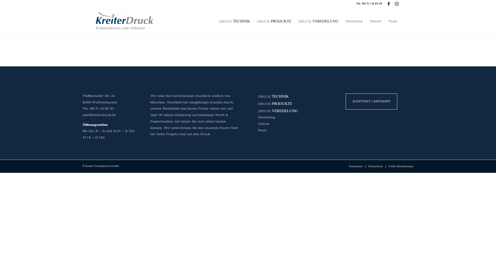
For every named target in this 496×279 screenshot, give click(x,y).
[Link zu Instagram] (396, 4)
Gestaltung (266, 117)
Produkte (282, 103)
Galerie (263, 124)
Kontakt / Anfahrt (371, 101)
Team (262, 130)
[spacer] (125, 20)
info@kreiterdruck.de (99, 115)
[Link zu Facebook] (388, 4)
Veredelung (285, 110)
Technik (280, 96)
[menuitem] (234, 21)
